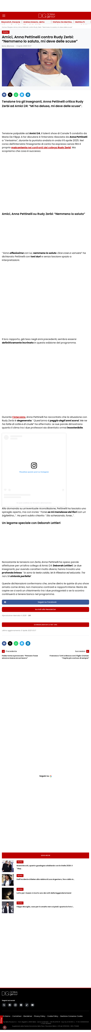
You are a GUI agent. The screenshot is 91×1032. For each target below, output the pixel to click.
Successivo (80, 651)
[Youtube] (32, 1005)
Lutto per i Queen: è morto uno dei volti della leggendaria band (44, 893)
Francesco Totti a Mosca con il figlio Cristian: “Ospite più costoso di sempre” (69, 657)
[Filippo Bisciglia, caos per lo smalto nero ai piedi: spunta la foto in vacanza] (8, 907)
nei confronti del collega (41, 147)
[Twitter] (10, 95)
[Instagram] (15, 1005)
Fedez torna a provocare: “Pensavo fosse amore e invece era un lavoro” (20, 657)
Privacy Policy (39, 1016)
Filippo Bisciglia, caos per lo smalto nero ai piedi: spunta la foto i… (45, 907)
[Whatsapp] (16, 95)
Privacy (1, 1020)
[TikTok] (27, 1005)
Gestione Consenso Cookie (71, 1016)
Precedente (11, 651)
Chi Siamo (6, 1016)
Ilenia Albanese (8, 46)
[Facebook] (4, 95)
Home (4, 27)
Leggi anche (45, 855)
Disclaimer (27, 1016)
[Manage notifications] (5, 1027)
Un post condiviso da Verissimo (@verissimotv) (34, 503)
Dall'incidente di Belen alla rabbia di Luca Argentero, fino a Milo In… (46, 879)
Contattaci (16, 1016)
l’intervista (18, 417)
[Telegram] (22, 95)
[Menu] (3, 16)
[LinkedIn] (28, 95)
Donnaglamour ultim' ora (45, 624)
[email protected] (42, 1022)
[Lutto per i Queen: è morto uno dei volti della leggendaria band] (8, 893)
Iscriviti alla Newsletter (45, 609)
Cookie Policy (52, 1016)
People (10, 27)
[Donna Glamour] (46, 15)
